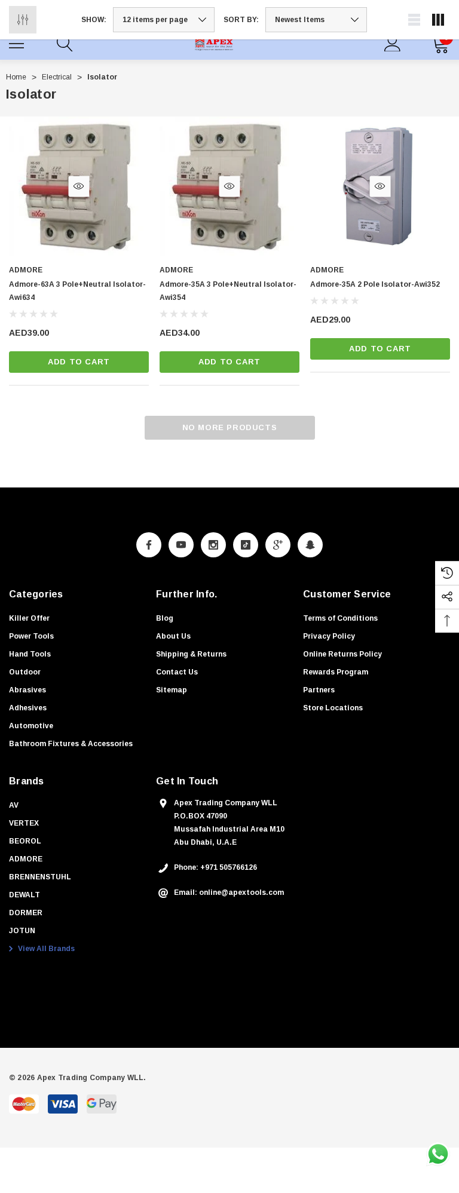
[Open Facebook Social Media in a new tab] (148, 544)
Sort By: (241, 19)
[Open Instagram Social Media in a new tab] (213, 544)
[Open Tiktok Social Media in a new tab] (245, 544)
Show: (93, 19)
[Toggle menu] (18, 42)
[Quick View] (78, 186)
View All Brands (45, 948)
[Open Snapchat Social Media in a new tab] (310, 544)
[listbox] (316, 19)
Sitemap (171, 690)
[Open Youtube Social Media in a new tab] (181, 544)
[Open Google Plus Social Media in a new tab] (277, 544)
